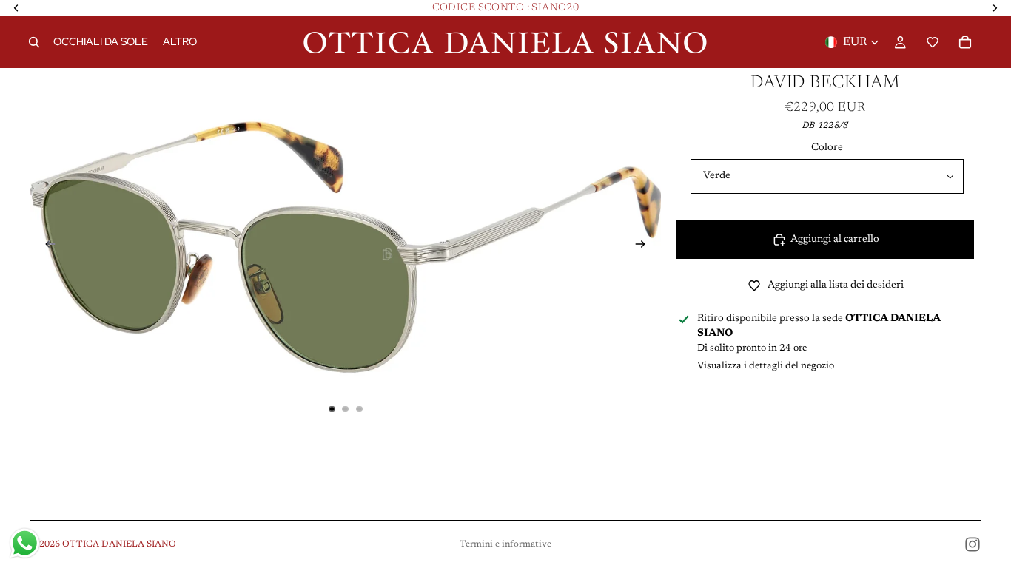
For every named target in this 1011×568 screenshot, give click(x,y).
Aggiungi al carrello (834, 239)
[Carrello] (965, 42)
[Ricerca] (34, 42)
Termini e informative (505, 544)
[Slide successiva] (644, 247)
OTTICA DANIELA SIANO (119, 544)
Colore (827, 148)
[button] (932, 42)
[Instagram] (972, 544)
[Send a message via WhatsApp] (24, 543)
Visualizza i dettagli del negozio (765, 366)
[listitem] (179, 42)
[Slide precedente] (46, 247)
